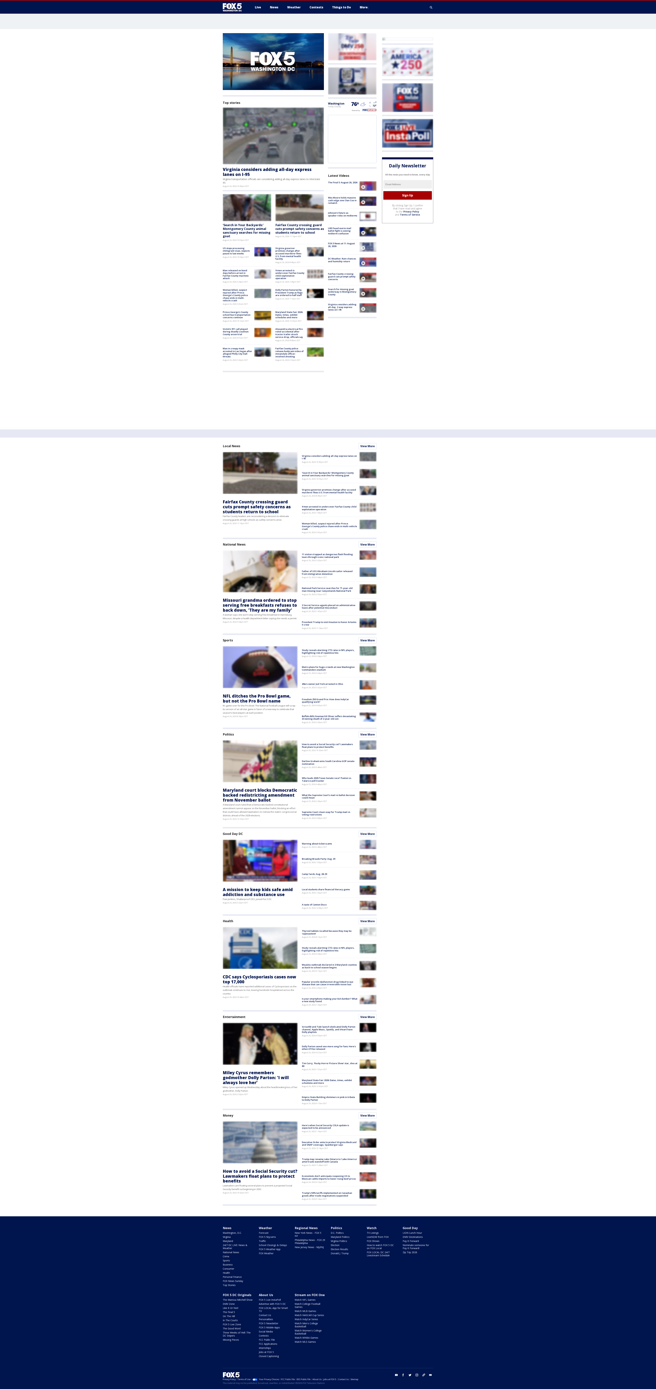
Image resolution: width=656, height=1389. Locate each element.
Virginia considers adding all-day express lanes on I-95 (267, 172)
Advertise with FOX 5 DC (272, 1303)
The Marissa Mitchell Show (237, 1299)
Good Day (410, 1228)
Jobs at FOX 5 (266, 1352)
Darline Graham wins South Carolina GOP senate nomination (328, 762)
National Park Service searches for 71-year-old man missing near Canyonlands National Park (327, 589)
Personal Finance (232, 1276)
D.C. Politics (337, 1232)
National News (234, 544)
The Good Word (232, 1328)
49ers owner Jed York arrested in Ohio (322, 683)
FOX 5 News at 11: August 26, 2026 (341, 245)
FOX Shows (373, 1241)
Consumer (228, 1268)
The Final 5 (229, 1312)
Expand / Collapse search (431, 7)
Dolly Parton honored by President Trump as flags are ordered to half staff (289, 292)
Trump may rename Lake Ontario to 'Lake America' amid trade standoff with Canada (329, 1160)
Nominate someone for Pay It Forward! (416, 1246)
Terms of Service (410, 214)
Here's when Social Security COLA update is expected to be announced (325, 1127)
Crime (226, 1256)
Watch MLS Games (305, 1341)
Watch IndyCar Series (306, 1319)
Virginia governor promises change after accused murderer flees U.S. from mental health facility (288, 253)
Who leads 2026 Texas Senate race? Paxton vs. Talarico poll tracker (327, 779)
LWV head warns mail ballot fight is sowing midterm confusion (339, 231)
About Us (266, 1295)
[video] (368, 186)
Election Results (339, 1249)
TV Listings (373, 1232)
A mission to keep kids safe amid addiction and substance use (258, 892)
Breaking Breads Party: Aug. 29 (318, 858)
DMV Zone (229, 1303)
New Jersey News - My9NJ (309, 1247)
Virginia (227, 1237)
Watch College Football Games (307, 1305)
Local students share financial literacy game (326, 889)
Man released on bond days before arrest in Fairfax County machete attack (236, 274)
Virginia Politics (339, 1241)
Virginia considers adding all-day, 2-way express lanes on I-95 (342, 307)
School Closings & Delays (273, 1245)
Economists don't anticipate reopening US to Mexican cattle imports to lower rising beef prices (329, 1177)
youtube (396, 1375)
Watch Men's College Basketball (306, 1325)
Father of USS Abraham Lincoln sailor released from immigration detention (327, 572)
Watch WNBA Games (306, 1337)
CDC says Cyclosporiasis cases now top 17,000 (259, 979)
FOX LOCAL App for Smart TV (273, 1309)
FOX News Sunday (233, 1281)
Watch (372, 1228)
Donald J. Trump (340, 1253)
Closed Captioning (269, 1356)
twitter (410, 1375)
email (430, 1375)
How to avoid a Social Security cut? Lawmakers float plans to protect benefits (327, 745)
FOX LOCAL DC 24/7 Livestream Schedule (378, 1254)
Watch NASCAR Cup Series (309, 1315)
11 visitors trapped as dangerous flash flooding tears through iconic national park (327, 556)
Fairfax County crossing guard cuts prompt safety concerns (342, 276)
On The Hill (229, 1316)
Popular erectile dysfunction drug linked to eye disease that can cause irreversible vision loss (327, 983)
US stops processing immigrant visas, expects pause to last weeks (236, 251)
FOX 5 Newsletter (268, 1323)
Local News (231, 446)
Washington (336, 103)
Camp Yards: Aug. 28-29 (314, 874)
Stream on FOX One (310, 1295)
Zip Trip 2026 (410, 1252)
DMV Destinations (413, 1237)
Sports (228, 640)
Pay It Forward (411, 1241)
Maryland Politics (340, 1237)
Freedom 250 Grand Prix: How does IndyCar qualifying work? (325, 701)
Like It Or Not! (230, 1308)
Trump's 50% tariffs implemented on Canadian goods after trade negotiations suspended (327, 1194)
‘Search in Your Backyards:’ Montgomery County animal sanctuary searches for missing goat (246, 230)
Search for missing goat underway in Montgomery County (342, 292)
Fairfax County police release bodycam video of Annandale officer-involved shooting (289, 352)
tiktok (423, 1375)
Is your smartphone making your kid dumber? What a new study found (329, 1000)
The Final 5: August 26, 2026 (342, 182)
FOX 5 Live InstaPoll (270, 1299)
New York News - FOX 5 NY (308, 1234)
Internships (265, 1348)
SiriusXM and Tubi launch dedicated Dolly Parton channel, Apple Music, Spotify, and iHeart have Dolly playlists (328, 1029)
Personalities (266, 1319)
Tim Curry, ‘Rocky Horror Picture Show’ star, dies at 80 (329, 1065)
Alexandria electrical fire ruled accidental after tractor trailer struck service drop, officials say (289, 333)
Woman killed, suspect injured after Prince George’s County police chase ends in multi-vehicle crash (235, 295)
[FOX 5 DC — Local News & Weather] (234, 7)
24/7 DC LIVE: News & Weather (235, 1246)
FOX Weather (266, 1253)
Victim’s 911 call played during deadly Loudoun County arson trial (236, 331)
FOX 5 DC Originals (237, 1295)
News (227, 1228)
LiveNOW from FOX (378, 1237)
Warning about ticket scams (317, 843)
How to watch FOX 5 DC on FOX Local (380, 1246)
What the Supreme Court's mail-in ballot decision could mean (328, 796)
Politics (228, 734)
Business (228, 1264)
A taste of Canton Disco (314, 904)
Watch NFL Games (305, 1299)
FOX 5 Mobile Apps (269, 1327)
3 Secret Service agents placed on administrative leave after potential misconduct (328, 606)
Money (228, 1115)
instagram (417, 1375)
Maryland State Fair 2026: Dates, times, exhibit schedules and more (289, 315)
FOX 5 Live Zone (232, 1324)
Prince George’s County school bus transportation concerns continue (236, 315)
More (364, 7)
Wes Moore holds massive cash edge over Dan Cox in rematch (342, 200)
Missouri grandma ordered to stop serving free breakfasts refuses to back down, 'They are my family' (260, 605)
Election (335, 1245)
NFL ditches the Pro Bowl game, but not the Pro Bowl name (257, 698)
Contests (264, 1335)
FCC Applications (268, 1343)
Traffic (262, 1241)
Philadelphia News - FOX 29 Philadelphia (310, 1241)
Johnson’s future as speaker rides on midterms (342, 214)
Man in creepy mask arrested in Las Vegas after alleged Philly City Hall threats (237, 352)
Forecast (264, 1232)
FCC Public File (267, 1339)
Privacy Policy (411, 211)
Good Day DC (233, 834)
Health (228, 921)
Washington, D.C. (232, 1232)
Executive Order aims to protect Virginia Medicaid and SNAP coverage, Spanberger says (329, 1143)
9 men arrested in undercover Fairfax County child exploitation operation (289, 274)
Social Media (266, 1331)
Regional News (306, 1228)
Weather (265, 1228)
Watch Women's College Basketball (308, 1332)
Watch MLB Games (305, 1311)
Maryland (228, 1241)
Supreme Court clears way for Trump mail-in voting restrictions (326, 813)
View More (367, 446)
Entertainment (234, 1017)
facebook (403, 1375)
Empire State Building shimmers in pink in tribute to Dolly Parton (328, 1098)
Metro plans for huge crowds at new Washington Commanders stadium (328, 668)
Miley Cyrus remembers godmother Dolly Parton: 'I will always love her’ (256, 1077)
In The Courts (230, 1320)
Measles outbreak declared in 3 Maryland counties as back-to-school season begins (329, 966)
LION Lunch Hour (412, 1232)
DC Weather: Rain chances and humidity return (342, 260)
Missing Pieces (231, 1339)
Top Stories (229, 1285)
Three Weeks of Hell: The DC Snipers (237, 1334)
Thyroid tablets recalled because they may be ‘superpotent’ (327, 932)
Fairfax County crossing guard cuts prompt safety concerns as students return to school (299, 228)
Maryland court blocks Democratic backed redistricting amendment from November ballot (260, 795)
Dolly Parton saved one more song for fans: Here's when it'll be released (329, 1048)
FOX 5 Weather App (270, 1249)
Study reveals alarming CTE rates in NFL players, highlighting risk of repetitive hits (328, 651)
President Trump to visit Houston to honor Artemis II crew (329, 623)
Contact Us (265, 1315)
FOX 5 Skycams (267, 1237)
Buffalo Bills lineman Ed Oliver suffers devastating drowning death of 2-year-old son (329, 717)
